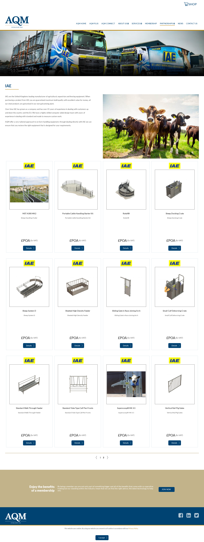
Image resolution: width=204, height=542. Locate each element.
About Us (123, 23)
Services (137, 23)
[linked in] (187, 517)
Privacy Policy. (133, 528)
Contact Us (191, 23)
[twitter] (195, 517)
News (180, 23)
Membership (151, 23)
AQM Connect (108, 23)
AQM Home (81, 23)
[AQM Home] (17, 27)
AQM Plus (93, 23)
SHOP (192, 4)
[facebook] (179, 517)
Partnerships (167, 23)
